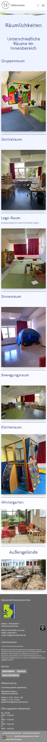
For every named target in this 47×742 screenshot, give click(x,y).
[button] (4, 737)
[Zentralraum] (23, 209)
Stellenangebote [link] (8, 671)
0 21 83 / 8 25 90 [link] (13, 700)
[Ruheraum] (23, 131)
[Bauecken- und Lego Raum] (23, 288)
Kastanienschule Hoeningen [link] (12, 739)
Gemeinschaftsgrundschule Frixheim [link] (26, 736)
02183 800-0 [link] (12, 633)
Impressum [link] (21, 671)
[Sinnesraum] (23, 366)
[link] (16, 635)
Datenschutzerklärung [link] (10, 675)
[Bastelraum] (23, 493)
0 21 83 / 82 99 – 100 (15, 698)
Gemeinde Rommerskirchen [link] (12, 733)
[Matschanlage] (23, 589)
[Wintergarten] (23, 542)
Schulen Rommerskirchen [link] (31, 733)
